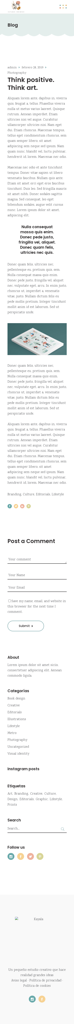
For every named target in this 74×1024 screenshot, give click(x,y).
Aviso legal (19, 980)
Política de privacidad (45, 980)
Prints (12, 805)
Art (9, 793)
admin (12, 67)
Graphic (42, 799)
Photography (16, 73)
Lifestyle (58, 494)
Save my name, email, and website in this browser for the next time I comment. (36, 607)
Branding (14, 494)
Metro (12, 733)
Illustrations (16, 719)
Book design (16, 698)
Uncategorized (18, 747)
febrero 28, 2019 (32, 67)
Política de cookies (37, 986)
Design (12, 799)
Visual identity (18, 753)
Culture (28, 494)
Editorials (43, 494)
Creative (13, 705)
